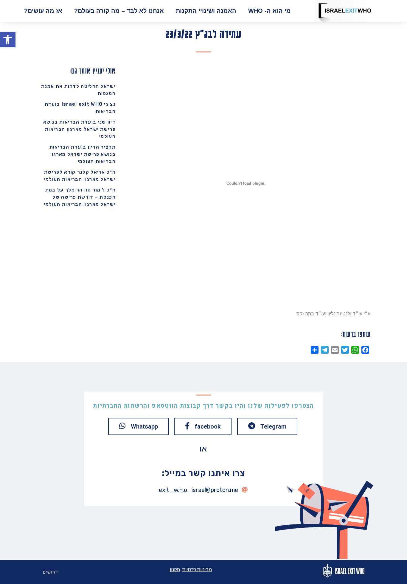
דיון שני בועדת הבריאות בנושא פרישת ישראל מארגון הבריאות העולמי (79, 129)
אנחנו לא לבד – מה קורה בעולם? (119, 10)
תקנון (175, 569)
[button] (7, 39)
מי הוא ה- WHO (269, 10)
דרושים (51, 572)
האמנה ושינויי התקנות (206, 10)
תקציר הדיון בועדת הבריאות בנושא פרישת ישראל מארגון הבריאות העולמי (82, 154)
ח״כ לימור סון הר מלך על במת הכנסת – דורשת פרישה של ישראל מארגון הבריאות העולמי (80, 197)
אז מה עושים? (43, 10)
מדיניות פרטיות (197, 569)
